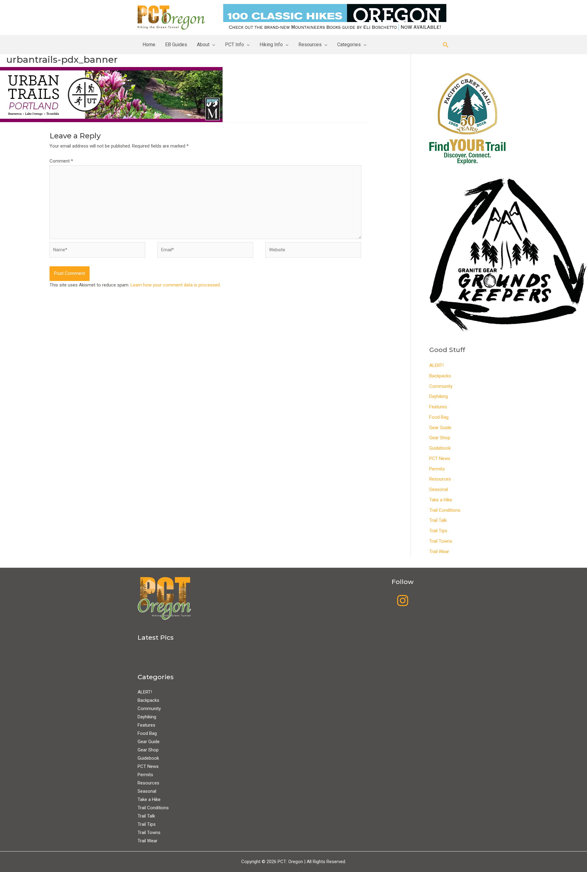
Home (148, 44)
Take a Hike (440, 500)
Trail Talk (438, 520)
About (203, 44)
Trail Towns (440, 541)
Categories (349, 44)
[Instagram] (402, 600)
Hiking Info (271, 44)
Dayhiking (438, 396)
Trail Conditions (444, 510)
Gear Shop (439, 437)
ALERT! (436, 365)
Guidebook (440, 448)
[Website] (313, 251)
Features (438, 407)
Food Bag (439, 417)
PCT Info (234, 44)
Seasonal (438, 489)
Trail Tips (438, 530)
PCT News (439, 458)
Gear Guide (440, 427)
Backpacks (440, 376)
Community (440, 386)
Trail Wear (439, 551)
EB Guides (176, 44)
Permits (437, 469)
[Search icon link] (445, 45)
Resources (310, 44)
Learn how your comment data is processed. (176, 285)
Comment (61, 161)
